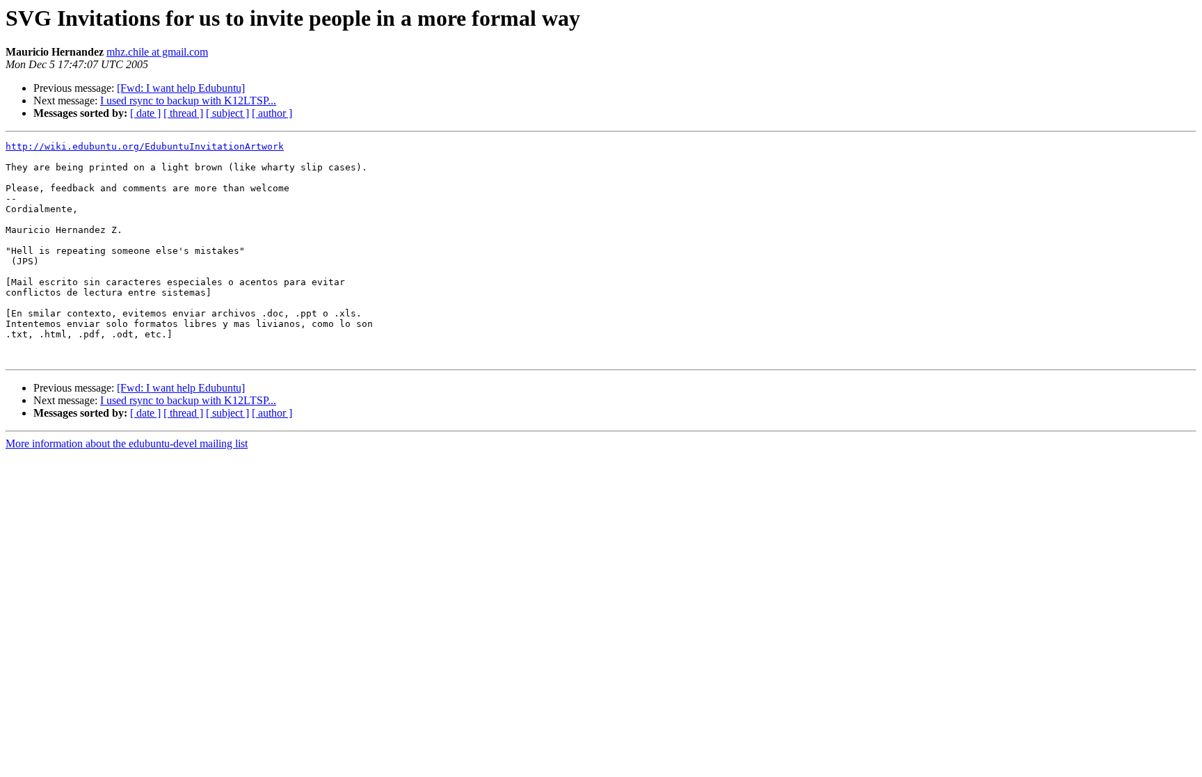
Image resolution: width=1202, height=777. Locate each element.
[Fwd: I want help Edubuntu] (181, 88)
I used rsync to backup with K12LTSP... (188, 100)
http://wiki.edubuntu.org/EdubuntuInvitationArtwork (145, 146)
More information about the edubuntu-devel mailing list (127, 443)
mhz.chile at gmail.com (157, 52)
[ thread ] (183, 113)
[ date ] (145, 113)
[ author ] (272, 113)
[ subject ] (227, 113)
